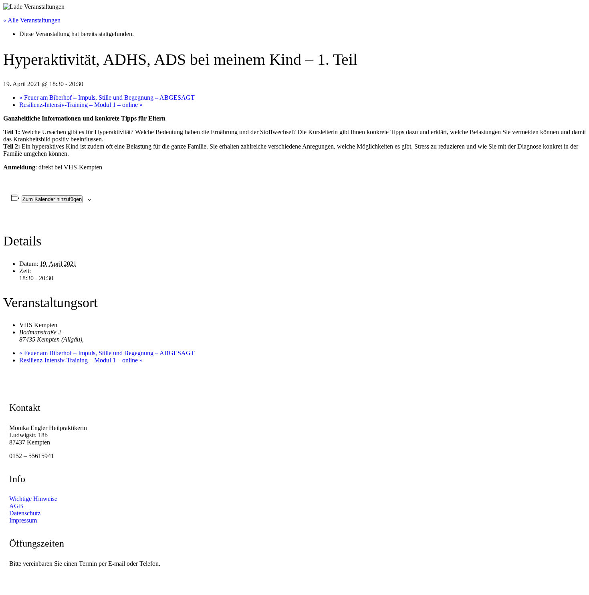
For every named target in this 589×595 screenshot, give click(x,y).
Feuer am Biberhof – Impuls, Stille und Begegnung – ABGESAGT (107, 97)
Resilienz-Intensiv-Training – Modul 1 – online (81, 104)
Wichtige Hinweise (33, 498)
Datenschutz (24, 513)
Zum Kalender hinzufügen (52, 199)
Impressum (23, 520)
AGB (16, 506)
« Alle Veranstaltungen (32, 20)
